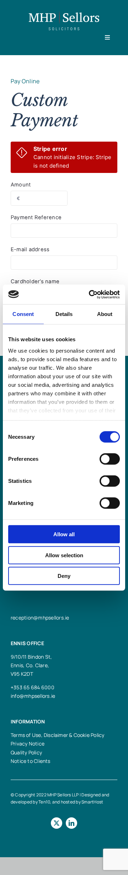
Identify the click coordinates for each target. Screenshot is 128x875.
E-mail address (30, 249)
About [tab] (105, 314)
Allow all (64, 534)
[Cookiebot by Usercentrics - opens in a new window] (90, 294)
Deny (64, 576)
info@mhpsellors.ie (33, 695)
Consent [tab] (23, 314)
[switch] (110, 459)
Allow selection (64, 555)
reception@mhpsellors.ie (40, 617)
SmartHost (92, 802)
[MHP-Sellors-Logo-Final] (64, 13)
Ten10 (44, 802)
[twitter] (56, 823)
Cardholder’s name (35, 281)
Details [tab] (64, 314)
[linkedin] (71, 823)
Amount (21, 184)
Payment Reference (36, 217)
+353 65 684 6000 (32, 687)
